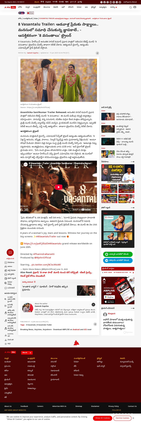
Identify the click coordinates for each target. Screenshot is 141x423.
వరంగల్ (53, 362)
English (48, 2)
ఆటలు (10, 267)
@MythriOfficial (42, 258)
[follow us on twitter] (101, 2)
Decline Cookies (122, 418)
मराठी (55, 2)
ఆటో (63, 7)
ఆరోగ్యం (100, 362)
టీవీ (75, 366)
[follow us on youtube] (110, 2)
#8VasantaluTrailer (46, 236)
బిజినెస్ (55, 7)
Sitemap (78, 406)
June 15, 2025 (62, 269)
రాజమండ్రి (31, 366)
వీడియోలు (11, 263)
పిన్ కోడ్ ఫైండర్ (10, 306)
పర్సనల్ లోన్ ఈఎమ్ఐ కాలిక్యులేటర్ (12, 320)
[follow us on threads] (107, 2)
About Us (7, 406)
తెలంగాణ (47, 7)
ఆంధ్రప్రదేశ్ (36, 7)
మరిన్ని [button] (112, 7)
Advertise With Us (59, 406)
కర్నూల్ (30, 371)
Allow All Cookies (102, 418)
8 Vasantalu (31, 325)
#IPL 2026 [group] (108, 272)
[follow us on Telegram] (117, 2)
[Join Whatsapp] (120, 2)
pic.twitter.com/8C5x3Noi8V (46, 265)
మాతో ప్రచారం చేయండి (130, 2)
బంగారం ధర (10, 335)
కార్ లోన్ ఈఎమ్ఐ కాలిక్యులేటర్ (12, 328)
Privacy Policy (114, 406)
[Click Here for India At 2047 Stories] (21, 13)
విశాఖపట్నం (32, 388)
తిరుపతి (30, 375)
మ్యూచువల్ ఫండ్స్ (127, 362)
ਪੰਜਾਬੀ (61, 2)
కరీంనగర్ (54, 375)
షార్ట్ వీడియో (12, 270)
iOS (85, 330)
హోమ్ (20, 7)
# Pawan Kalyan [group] (121, 272)
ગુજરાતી (73, 2)
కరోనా (6, 371)
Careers (40, 406)
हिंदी (42, 2)
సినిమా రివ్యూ (10, 283)
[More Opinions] (132, 308)
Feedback (24, 406)
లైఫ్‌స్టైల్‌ (93, 7)
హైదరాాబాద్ (55, 380)
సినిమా (79, 7)
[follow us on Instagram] (113, 2)
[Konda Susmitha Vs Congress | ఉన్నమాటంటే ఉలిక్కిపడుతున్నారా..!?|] (109, 198)
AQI (9, 344)
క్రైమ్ (6, 388)
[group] (58, 290)
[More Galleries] (132, 208)
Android (76, 330)
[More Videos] (132, 162)
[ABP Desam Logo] (10, 7)
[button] (10, 254)
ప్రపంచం (7, 366)
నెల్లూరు (30, 384)
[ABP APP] (109, 297)
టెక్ (5, 397)
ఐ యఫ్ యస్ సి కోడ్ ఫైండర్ (11, 299)
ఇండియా (7, 362)
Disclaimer (95, 406)
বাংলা (66, 2)
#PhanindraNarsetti (44, 254)
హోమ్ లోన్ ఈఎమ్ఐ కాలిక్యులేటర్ (12, 313)
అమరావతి (31, 362)
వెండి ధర (11, 340)
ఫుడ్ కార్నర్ (101, 366)
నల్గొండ (53, 366)
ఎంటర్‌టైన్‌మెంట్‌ (27, 19)
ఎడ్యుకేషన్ (8, 393)
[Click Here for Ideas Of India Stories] (30, 13)
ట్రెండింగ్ (7, 380)
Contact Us (132, 406)
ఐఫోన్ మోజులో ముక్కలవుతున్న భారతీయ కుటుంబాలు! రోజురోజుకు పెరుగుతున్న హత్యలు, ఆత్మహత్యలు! (117, 324)
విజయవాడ (32, 380)
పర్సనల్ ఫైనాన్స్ (125, 366)
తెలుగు (36, 2)
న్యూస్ (27, 7)
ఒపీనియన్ (11, 288)
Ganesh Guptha (32, 53)
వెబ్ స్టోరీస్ (11, 274)
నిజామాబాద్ (55, 371)
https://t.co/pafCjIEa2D (36, 243)
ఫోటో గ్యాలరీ (12, 278)
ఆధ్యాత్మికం (103, 7)
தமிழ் (80, 2)
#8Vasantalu (54, 243)
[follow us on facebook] (104, 2)
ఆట (86, 7)
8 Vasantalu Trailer (44, 325)
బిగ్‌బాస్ (70, 7)
